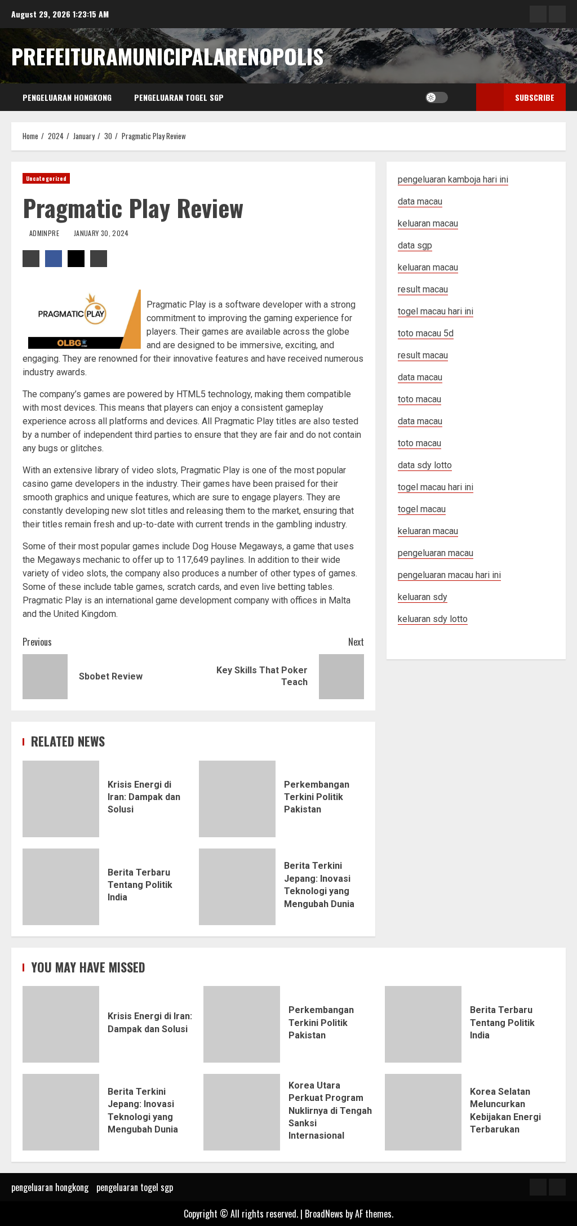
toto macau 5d (426, 333)
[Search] (459, 97)
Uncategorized (46, 178)
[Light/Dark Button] (436, 97)
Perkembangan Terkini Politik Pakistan (237, 799)
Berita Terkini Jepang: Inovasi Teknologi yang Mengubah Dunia (237, 887)
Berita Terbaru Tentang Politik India (61, 887)
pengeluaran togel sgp (179, 97)
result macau (423, 355)
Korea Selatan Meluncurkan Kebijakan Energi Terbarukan (423, 1112)
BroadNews (324, 1213)
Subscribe (534, 97)
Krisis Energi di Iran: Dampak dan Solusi (61, 799)
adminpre (45, 233)
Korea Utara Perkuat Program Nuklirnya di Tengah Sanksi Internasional (241, 1112)
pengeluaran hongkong (67, 97)
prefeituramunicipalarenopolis (167, 56)
